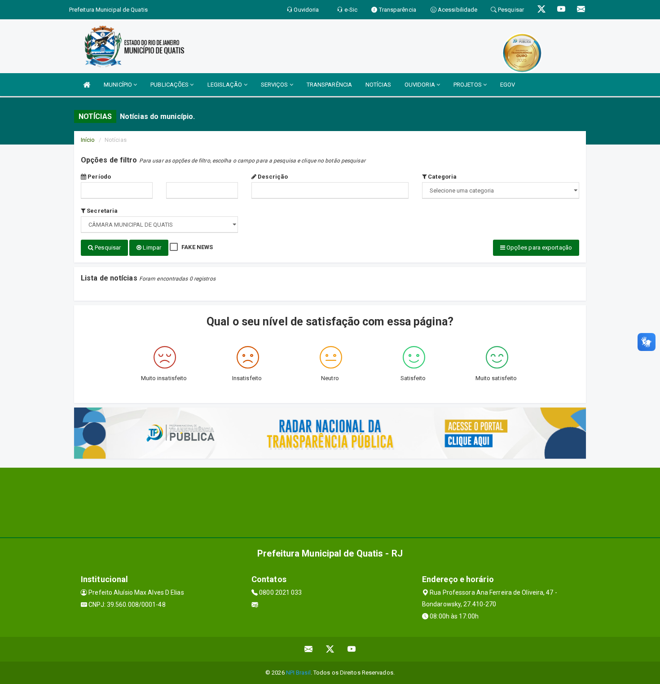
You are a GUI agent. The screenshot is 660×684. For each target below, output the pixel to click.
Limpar (151, 247)
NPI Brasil (298, 672)
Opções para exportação (538, 247)
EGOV (507, 84)
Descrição (272, 176)
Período (98, 176)
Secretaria (101, 210)
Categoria (442, 176)
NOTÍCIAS (378, 84)
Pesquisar (107, 247)
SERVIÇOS (275, 84)
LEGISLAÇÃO (225, 84)
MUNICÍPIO (118, 84)
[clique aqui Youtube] (352, 649)
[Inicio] (87, 84)
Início (88, 139)
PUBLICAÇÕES (170, 84)
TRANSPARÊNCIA (329, 84)
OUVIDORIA (420, 84)
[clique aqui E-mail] (309, 649)
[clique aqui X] (330, 649)
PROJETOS (468, 84)
